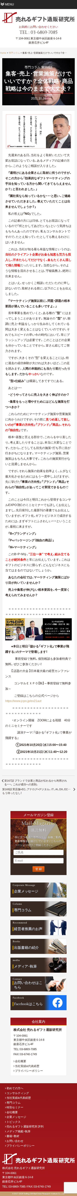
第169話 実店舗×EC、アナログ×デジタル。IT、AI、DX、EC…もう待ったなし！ (36, 791)
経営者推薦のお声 (28, 929)
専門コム (22, 910)
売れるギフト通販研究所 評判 (25, 1126)
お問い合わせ (15, 1141)
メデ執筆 (25, 966)
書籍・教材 (13, 1136)
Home (3, 52)
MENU (9, 4)
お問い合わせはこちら (28, 985)
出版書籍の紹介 (26, 947)
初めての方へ (15, 1088)
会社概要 (20, 1061)
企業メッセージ (16, 1117)
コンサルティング (18, 1093)
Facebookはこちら (28, 1004)
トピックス (14, 1122)
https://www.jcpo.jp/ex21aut (23, 700)
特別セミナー (15, 1107)
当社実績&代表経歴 (27, 1066)
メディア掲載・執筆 (18, 1131)
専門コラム (14, 52)
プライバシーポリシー (29, 1071)
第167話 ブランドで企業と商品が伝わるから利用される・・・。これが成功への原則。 (35, 782)
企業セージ (26, 891)
